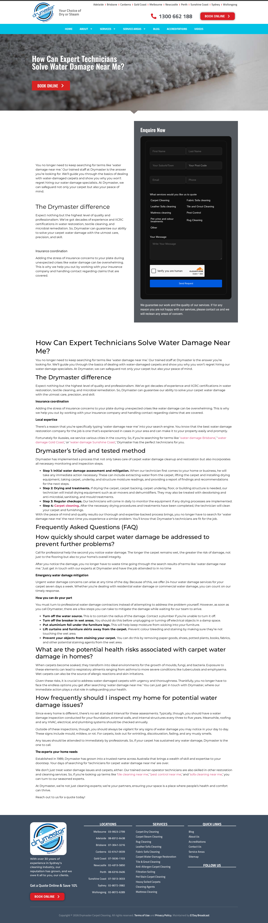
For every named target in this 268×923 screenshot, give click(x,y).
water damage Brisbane (197, 438)
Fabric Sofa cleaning (198, 200)
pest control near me (166, 774)
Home (68, 29)
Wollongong (99, 892)
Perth (103, 872)
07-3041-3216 (116, 845)
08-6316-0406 (116, 872)
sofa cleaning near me (206, 774)
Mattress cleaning (161, 212)
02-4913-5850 (116, 865)
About (84, 29)
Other (154, 227)
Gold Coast (100, 858)
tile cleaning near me (132, 774)
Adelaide (101, 838)
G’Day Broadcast (199, 915)
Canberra (101, 852)
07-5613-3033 (116, 879)
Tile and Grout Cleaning (200, 206)
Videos (198, 29)
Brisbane (101, 845)
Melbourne (100, 832)
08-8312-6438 (116, 838)
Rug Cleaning (194, 220)
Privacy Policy (163, 915)
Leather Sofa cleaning (163, 206)
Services (105, 29)
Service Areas (132, 29)
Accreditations (177, 29)
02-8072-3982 (116, 885)
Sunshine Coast (97, 879)
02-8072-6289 (116, 892)
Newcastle (100, 865)
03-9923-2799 (116, 832)
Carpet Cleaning (160, 200)
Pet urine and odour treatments (162, 220)
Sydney (102, 885)
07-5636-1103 (116, 858)
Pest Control (194, 212)
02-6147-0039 (116, 852)
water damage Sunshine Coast (92, 442)
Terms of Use (142, 915)
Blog (156, 29)
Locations (108, 824)
